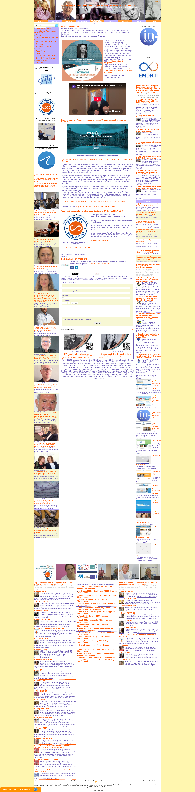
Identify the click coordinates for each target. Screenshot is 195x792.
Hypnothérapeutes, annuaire (145, 555)
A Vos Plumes (40, 53)
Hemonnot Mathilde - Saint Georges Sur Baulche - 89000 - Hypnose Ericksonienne (97, 608)
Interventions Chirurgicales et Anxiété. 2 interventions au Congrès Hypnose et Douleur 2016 (45, 328)
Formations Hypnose (43, 29)
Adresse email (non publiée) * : (70, 291)
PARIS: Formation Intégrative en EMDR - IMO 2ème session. (148, 157)
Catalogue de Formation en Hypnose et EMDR (156, 415)
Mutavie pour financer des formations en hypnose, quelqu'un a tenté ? (147, 231)
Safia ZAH (39, 670)
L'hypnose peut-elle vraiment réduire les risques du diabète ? (146, 213)
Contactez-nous (46, 190)
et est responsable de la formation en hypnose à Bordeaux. (118, 70)
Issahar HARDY (42, 591)
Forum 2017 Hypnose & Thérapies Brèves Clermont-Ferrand (102, 365)
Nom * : (64, 286)
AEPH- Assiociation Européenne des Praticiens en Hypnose (90, 376)
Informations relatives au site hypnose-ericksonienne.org (98, 787)
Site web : (65, 295)
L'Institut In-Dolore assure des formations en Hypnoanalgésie (146, 467)
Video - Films (40, 51)
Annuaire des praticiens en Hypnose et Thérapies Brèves (156, 385)
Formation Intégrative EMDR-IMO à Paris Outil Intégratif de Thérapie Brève (46, 119)
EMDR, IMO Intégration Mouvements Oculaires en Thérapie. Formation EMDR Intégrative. (53, 583)
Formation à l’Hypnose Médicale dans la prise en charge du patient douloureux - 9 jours (45, 212)
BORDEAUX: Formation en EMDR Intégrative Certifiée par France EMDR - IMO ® (147, 101)
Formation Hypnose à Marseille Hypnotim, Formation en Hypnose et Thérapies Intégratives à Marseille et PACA (46, 147)
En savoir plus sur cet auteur (98, 264)
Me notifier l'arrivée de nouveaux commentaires (78, 319)
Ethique (63, 278)
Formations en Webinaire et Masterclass (44, 32)
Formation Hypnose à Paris (148, 26)
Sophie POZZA (41, 728)
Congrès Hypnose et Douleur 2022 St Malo (89, 362)
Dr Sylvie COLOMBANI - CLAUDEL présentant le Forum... (96, 207)
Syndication (100, 782)
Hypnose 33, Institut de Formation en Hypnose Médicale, (82, 159)
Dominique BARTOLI (44, 660)
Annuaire (125, 21)
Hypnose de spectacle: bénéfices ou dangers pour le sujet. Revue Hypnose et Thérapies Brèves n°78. (45, 185)
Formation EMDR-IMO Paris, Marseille (17, 789)
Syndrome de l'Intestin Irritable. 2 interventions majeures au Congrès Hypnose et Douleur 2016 (45, 385)
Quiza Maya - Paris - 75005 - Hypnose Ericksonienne (98, 657)
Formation (139, 254)
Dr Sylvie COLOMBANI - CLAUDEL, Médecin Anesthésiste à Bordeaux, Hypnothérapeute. (94, 201)
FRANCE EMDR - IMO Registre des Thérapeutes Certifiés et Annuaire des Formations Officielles (46, 94)
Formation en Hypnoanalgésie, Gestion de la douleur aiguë (45, 240)
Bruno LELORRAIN (43, 619)
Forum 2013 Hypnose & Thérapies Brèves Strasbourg (99, 369)
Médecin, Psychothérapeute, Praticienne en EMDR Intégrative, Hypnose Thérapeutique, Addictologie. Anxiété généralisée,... (141, 623)
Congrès (54, 21)
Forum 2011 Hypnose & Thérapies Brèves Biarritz (90, 371)
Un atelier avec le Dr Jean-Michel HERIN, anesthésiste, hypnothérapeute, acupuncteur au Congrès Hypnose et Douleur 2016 (45, 415)
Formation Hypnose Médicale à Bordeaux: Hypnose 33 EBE (97, 155)
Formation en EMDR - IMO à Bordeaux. (50, 628)
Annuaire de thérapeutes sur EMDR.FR (76, 247)
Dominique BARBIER (44, 738)
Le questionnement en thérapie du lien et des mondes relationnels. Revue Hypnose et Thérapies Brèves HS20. (148, 316)
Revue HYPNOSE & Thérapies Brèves (96, 21)
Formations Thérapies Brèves (46, 55)
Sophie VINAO (41, 649)
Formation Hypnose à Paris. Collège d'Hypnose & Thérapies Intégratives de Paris (46, 69)
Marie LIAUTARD (42, 611)
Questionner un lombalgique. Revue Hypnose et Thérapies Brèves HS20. (147, 335)
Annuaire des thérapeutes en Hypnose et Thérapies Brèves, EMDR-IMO (148, 392)
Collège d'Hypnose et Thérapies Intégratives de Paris (156, 426)
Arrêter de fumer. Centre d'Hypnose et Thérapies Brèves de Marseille (45, 530)
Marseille (39, 784)
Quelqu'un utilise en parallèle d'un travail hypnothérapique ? (147, 204)
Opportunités (40, 62)
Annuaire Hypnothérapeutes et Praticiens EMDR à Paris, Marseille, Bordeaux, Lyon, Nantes (147, 558)
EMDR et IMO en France (156, 441)
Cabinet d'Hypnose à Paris (144, 524)
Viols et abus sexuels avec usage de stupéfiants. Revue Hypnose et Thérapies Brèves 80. (53, 746)
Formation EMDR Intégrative (149, 57)
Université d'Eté (98, 375)
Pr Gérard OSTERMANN (99, 279)
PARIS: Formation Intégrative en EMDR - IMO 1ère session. (148, 143)
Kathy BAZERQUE (43, 709)
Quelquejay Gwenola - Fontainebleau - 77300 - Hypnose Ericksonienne (95, 654)
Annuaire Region (42, 60)
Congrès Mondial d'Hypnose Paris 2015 (103, 367)
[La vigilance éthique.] (82, 40)
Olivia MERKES (41, 691)
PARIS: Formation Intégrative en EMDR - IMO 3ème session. (148, 187)
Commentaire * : (66, 300)
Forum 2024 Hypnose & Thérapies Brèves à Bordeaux (88, 24)
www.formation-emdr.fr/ (99, 240)
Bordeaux (49, 784)
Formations (68, 21)
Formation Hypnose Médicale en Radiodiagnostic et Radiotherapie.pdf (148, 257)
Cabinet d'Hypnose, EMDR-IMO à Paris (156, 399)
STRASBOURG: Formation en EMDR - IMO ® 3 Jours (147, 130)
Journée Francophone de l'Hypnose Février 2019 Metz (97, 364)
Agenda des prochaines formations (103, 244)
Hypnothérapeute (87, 279)
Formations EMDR (82, 21)
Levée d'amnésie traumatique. (47, 759)
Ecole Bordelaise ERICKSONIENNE (75, 259)
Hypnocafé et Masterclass (44, 46)
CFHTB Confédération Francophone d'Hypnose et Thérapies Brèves (83, 277)
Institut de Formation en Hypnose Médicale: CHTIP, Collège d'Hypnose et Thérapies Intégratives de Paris (147, 434)
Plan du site (91, 782)
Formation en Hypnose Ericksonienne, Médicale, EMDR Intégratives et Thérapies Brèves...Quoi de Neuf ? (98, 5)
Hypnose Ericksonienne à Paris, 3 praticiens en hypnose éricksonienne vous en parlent (148, 540)
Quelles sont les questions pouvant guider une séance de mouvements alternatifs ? (147, 279)
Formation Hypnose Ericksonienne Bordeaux (108, 278)
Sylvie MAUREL (42, 700)
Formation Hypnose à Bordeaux (86, 278)
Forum (154, 21)
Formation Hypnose (71, 278)
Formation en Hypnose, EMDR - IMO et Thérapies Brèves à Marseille (156, 489)
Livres (139, 21)
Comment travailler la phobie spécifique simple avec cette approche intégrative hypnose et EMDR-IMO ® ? (115, 355)
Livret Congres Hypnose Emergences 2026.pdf (147, 251)
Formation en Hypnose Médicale (156, 473)
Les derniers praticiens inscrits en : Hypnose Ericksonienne (95, 584)
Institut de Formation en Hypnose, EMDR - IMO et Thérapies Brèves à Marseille (147, 497)
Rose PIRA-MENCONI (44, 717)
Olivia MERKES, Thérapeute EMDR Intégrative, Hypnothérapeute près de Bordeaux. (46, 179)
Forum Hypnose (77, 279)
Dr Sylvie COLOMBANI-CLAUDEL (112, 277)
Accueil (40, 21)
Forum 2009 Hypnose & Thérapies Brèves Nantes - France (100, 373)
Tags (106, 782)
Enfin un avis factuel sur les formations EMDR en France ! (146, 221)
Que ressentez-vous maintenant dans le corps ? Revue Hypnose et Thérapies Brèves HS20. (148, 356)
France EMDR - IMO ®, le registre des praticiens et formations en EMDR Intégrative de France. (138, 583)
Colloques (39, 44)
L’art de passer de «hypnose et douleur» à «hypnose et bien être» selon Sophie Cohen (45, 473)
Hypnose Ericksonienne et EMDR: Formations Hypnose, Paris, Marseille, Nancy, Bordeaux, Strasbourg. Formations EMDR (147, 209)
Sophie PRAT (41, 680)
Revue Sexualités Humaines (45, 42)
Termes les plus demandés (97, 790)
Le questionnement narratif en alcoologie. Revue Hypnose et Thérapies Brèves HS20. (147, 298)
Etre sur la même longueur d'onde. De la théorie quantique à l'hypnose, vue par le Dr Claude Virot (46, 501)
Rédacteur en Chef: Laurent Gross (97, 786)
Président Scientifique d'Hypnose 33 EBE (115, 62)
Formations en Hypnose (156, 503)
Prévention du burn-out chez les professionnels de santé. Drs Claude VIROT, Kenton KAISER (46, 357)
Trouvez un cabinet (107, 785)
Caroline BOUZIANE (43, 602)
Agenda (111, 21)
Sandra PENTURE (43, 639)
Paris (35, 784)
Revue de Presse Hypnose (45, 58)
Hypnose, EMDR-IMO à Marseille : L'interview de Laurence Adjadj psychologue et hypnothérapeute (46, 444)
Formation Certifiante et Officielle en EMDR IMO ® (75, 243)
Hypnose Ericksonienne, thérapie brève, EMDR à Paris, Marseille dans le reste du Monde (148, 265)
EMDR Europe (126, 277)
